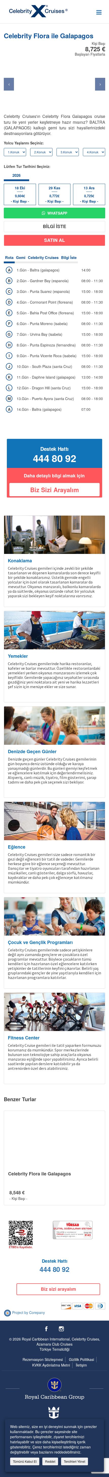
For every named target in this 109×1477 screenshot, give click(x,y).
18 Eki (20, 194)
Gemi (20, 257)
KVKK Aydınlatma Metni (51, 1365)
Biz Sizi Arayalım (54, 489)
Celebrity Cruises (43, 257)
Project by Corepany (28, 1312)
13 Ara (89, 194)
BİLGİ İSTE (54, 226)
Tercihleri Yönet (74, 1461)
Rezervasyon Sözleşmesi (43, 1359)
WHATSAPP (56, 213)
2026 (16, 175)
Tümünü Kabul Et (25, 1461)
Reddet (50, 1461)
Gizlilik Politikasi (81, 1359)
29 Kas (54, 194)
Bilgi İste (69, 257)
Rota (9, 257)
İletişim (81, 1365)
